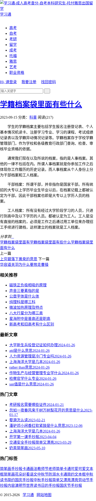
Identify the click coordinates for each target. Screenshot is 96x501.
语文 (33, 474)
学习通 (28, 495)
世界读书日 (35, 485)
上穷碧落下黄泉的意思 (18, 259)
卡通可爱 (70, 469)
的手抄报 (52, 485)
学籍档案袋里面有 (15, 242)
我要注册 (28, 82)
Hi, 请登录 (8, 82)
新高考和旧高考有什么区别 (31, 324)
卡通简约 (67, 474)
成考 (13, 50)
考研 (13, 39)
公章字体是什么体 (24, 296)
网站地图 (44, 495)
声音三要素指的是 (24, 291)
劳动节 (83, 480)
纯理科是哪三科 (22, 302)
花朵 (18, 474)
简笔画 (5, 469)
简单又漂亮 (61, 480)
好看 (26, 474)
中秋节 (42, 474)
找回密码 (48, 82)
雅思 (13, 61)
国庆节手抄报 (71, 485)
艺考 (13, 67)
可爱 (82, 469)
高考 (13, 28)
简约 (11, 480)
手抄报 (16, 469)
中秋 (89, 474)
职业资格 (16, 73)
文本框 (80, 474)
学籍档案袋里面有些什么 (41, 104)
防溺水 (54, 474)
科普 (33, 117)
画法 (33, 469)
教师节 (42, 469)
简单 (59, 469)
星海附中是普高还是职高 (29, 319)
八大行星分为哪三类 (26, 313)
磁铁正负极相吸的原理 (28, 285)
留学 (13, 45)
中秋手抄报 (43, 480)
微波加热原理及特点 (26, 307)
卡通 (26, 469)
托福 (13, 56)
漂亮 (74, 480)
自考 (13, 33)
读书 (3, 480)
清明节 (20, 485)
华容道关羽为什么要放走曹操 (24, 265)
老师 (52, 469)
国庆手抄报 (24, 480)
